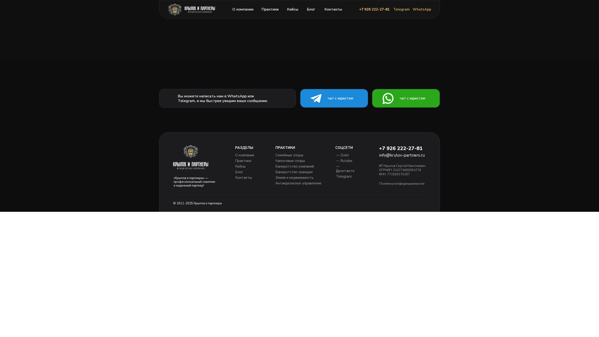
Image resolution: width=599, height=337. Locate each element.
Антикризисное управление (298, 183)
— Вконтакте (345, 168)
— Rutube (344, 160)
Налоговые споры (290, 160)
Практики (270, 9)
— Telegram (344, 174)
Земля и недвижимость (294, 177)
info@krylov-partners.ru (402, 155)
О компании (242, 9)
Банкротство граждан (294, 172)
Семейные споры (289, 155)
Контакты (333, 9)
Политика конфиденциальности (401, 184)
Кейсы (292, 9)
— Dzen (342, 155)
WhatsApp (422, 9)
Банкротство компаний (294, 166)
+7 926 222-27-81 (374, 9)
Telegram (401, 9)
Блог (311, 9)
